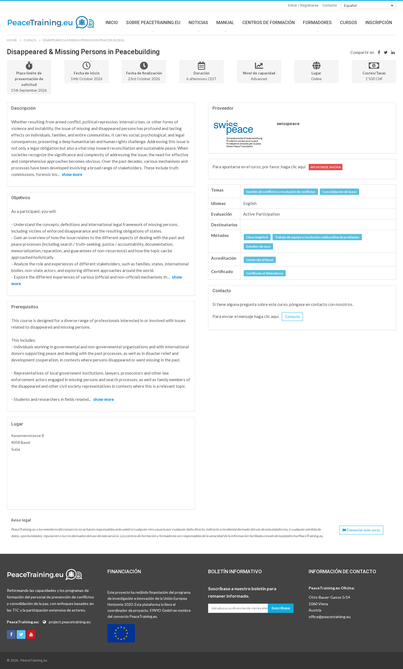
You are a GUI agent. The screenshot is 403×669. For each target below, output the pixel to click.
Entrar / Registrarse (303, 5)
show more (72, 174)
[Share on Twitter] (386, 52)
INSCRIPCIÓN (378, 22)
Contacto (329, 5)
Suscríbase (280, 608)
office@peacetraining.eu (330, 616)
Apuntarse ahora (325, 167)
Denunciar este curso (363, 530)
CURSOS (348, 22)
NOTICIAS (198, 22)
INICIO (112, 22)
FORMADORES (317, 22)
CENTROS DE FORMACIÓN (268, 22)
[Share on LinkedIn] (393, 52)
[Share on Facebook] (379, 52)
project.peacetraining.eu (70, 621)
